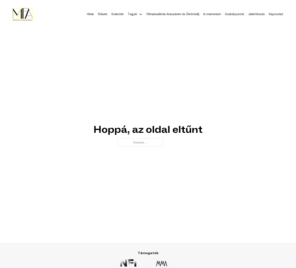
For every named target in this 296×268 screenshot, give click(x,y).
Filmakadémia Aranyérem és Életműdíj (172, 14)
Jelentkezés (256, 14)
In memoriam (212, 14)
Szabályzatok (234, 14)
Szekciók (117, 14)
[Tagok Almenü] (140, 14)
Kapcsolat (276, 14)
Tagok (132, 14)
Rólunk (102, 14)
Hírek (90, 14)
